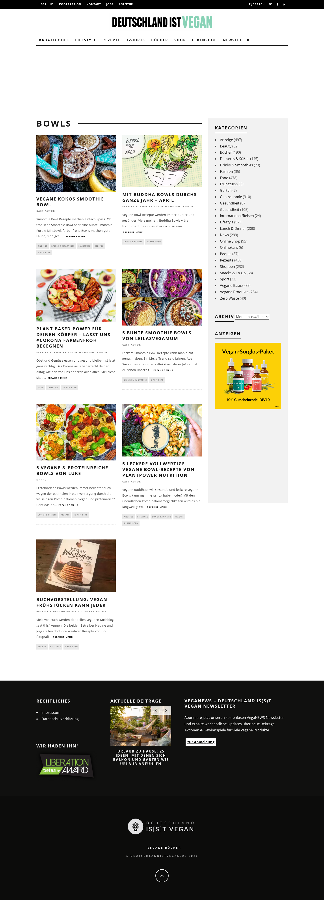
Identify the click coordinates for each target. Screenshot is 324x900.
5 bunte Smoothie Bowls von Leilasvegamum (157, 335)
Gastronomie (231, 196)
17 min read (70, 387)
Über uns (46, 4)
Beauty (225, 146)
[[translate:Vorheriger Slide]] (156, 710)
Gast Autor (45, 211)
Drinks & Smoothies (62, 246)
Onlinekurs (229, 247)
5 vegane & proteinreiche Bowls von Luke (72, 470)
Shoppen (227, 266)
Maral (41, 479)
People (225, 253)
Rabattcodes (54, 40)
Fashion (226, 171)
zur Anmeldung (200, 742)
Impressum (50, 712)
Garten (226, 190)
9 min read (157, 380)
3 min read (71, 646)
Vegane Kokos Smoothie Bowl (70, 202)
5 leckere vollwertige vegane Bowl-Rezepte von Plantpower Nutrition (158, 469)
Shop (180, 40)
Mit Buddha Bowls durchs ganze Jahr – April (159, 197)
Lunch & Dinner (133, 241)
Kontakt (94, 4)
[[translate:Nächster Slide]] (166, 710)
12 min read (154, 241)
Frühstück (84, 246)
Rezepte (111, 40)
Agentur (126, 4)
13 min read (81, 514)
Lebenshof (204, 40)
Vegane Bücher (164, 848)
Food (41, 387)
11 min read (131, 523)
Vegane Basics (232, 285)
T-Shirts (135, 40)
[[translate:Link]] (270, 4)
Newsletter (236, 40)
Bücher (159, 40)
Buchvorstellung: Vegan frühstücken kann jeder (71, 602)
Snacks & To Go (233, 273)
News (224, 234)
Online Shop (230, 241)
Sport (224, 279)
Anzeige (42, 246)
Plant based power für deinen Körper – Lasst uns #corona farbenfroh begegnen (73, 337)
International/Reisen (237, 215)
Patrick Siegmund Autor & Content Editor (71, 611)
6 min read (44, 252)
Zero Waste (229, 298)
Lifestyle (85, 40)
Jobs (110, 4)
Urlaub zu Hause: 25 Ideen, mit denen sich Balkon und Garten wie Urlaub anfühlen (141, 757)
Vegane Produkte (234, 291)
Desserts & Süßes (234, 158)
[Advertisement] (162, 79)
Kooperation (70, 4)
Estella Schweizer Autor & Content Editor (158, 206)
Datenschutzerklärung (60, 718)
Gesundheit (229, 203)
